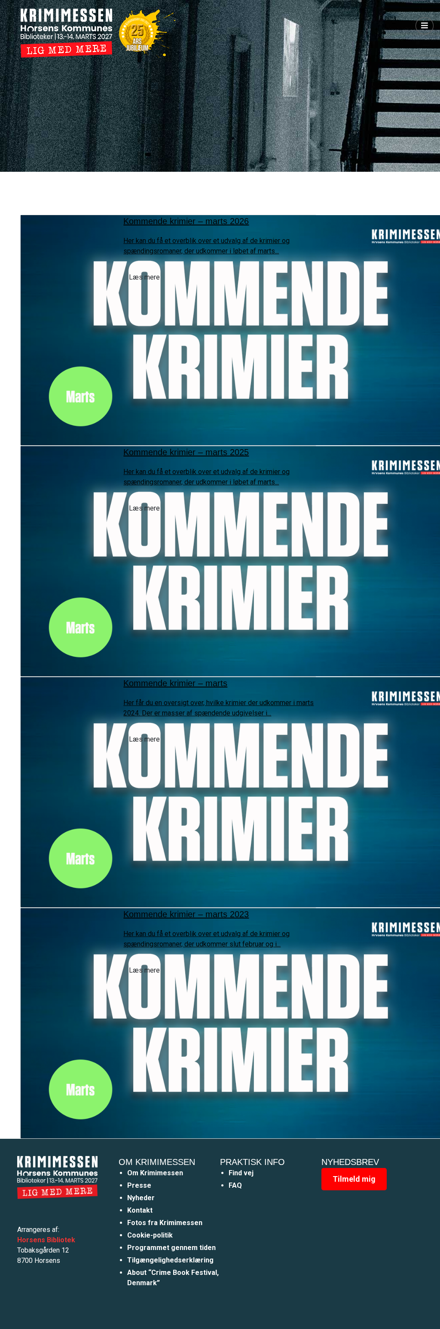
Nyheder (141, 1198)
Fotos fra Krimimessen (164, 1223)
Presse (139, 1185)
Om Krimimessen (155, 1173)
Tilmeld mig (354, 1178)
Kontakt (140, 1210)
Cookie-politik (150, 1235)
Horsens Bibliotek (46, 1240)
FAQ (235, 1185)
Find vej (241, 1173)
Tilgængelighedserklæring (170, 1260)
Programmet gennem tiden (171, 1248)
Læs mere (144, 277)
